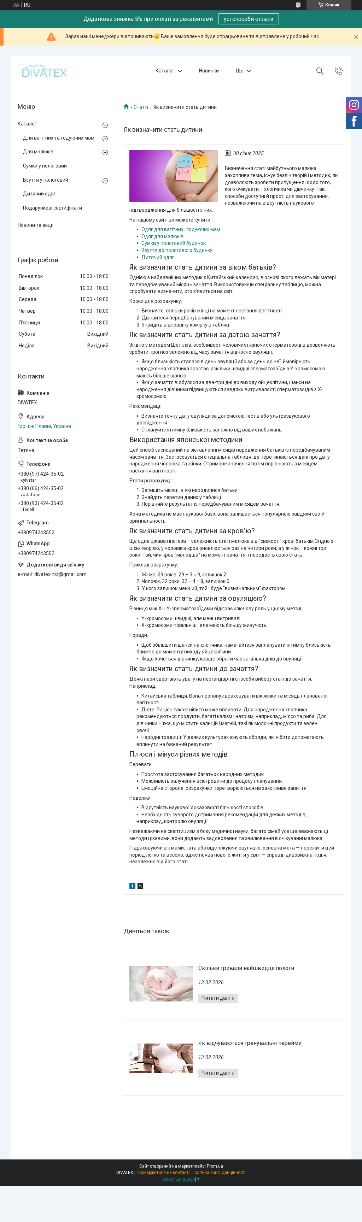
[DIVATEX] (44, 71)
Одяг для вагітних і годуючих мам (180, 229)
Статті (141, 107)
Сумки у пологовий (45, 166)
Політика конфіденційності (219, 1172)
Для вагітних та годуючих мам (58, 138)
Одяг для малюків (162, 236)
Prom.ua (215, 1166)
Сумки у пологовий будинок (173, 243)
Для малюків (38, 151)
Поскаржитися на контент (162, 1172)
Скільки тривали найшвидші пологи (246, 968)
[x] (140, 887)
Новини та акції (35, 225)
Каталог (165, 71)
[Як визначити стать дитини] (173, 176)
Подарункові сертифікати (52, 208)
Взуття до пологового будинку (176, 250)
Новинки (209, 71)
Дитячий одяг (157, 257)
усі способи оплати (248, 19)
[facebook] (132, 887)
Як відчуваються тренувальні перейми (250, 1043)
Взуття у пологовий (45, 180)
